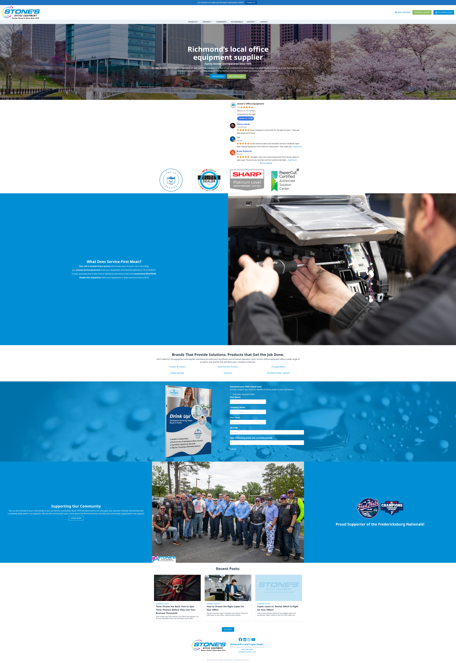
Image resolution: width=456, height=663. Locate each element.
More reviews (266, 163)
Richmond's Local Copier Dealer (247, 644)
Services (206, 22)
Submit (233, 449)
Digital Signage (177, 373)
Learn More (76, 518)
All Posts (228, 629)
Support (250, 22)
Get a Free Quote (236, 76)
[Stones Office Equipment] (21, 12)
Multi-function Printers (228, 366)
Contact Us (251, 2)
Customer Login (444, 12)
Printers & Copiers (177, 366)
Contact (264, 22)
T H (238, 137)
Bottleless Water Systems (278, 373)
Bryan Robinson (244, 151)
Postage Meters (279, 366)
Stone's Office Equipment (250, 103)
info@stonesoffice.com (247, 652)
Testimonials (237, 22)
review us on (244, 118)
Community (221, 22)
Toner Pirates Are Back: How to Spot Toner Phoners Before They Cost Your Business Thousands (175, 609)
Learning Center (422, 12)
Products (192, 22)
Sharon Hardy (243, 124)
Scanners (228, 373)
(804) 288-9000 (404, 12)
